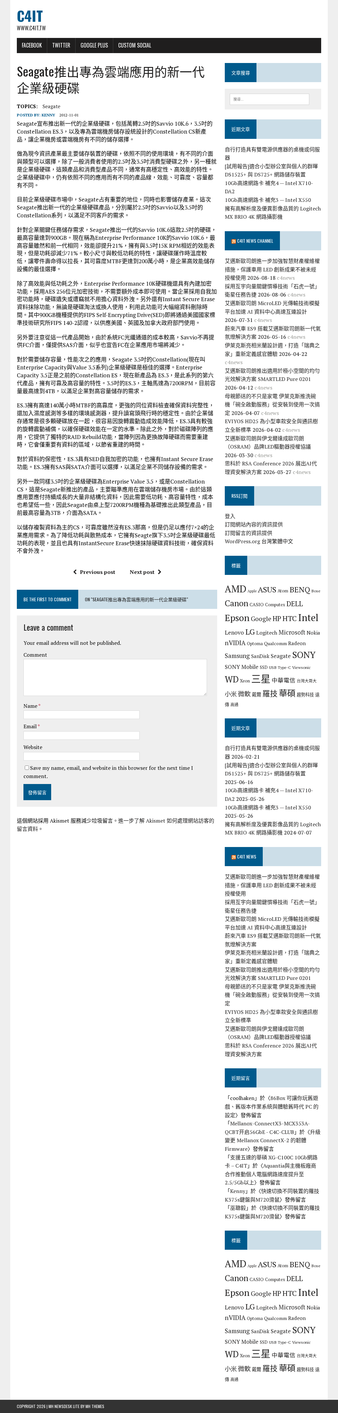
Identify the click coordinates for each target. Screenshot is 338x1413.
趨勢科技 (305, 695)
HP (277, 618)
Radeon (297, 643)
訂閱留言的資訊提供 (248, 533)
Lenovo (234, 632)
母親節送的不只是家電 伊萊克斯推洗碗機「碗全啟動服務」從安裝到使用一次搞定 (272, 404)
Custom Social (134, 45)
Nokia (313, 632)
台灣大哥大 (307, 680)
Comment (35, 654)
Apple (252, 591)
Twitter (61, 45)
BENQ (299, 589)
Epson (237, 618)
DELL (295, 603)
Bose (316, 590)
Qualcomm (275, 643)
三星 (260, 679)
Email (30, 726)
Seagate (51, 106)
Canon (236, 603)
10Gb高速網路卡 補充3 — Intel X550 (268, 200)
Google (261, 618)
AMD (235, 588)
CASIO (257, 604)
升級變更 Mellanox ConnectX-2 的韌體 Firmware (273, 1140)
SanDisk (260, 656)
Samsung (237, 656)
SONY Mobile (241, 667)
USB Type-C (280, 667)
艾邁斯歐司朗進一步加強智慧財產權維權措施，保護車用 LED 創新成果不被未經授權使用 (272, 269)
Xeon (245, 681)
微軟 (244, 694)
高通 (234, 704)
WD (232, 679)
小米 (231, 694)
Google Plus (94, 45)
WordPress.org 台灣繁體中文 (259, 541)
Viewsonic (301, 667)
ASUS (267, 589)
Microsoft (292, 632)
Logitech (266, 632)
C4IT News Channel (255, 240)
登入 (230, 516)
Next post (142, 572)
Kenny (48, 114)
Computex (275, 605)
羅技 (270, 693)
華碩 (287, 693)
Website (32, 747)
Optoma (255, 643)
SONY (304, 655)
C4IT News (246, 856)
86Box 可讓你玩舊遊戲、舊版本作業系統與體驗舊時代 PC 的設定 (272, 1106)
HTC (290, 618)
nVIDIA (235, 643)
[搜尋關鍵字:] (270, 98)
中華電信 (283, 680)
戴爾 (256, 694)
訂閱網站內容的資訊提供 (254, 524)
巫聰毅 (238, 1207)
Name (30, 705)
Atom (283, 591)
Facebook (32, 45)
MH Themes (94, 1406)
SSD (264, 667)
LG (250, 631)
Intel (308, 617)
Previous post (97, 572)
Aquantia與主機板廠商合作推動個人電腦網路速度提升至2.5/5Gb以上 (270, 1174)
